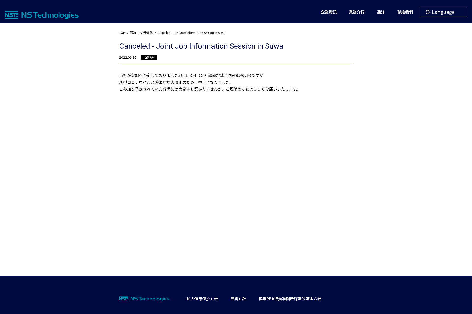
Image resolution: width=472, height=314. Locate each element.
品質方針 (238, 298)
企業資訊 (147, 32)
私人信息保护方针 (202, 298)
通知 (133, 32)
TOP (122, 32)
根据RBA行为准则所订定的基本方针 (290, 298)
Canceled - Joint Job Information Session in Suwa (191, 32)
